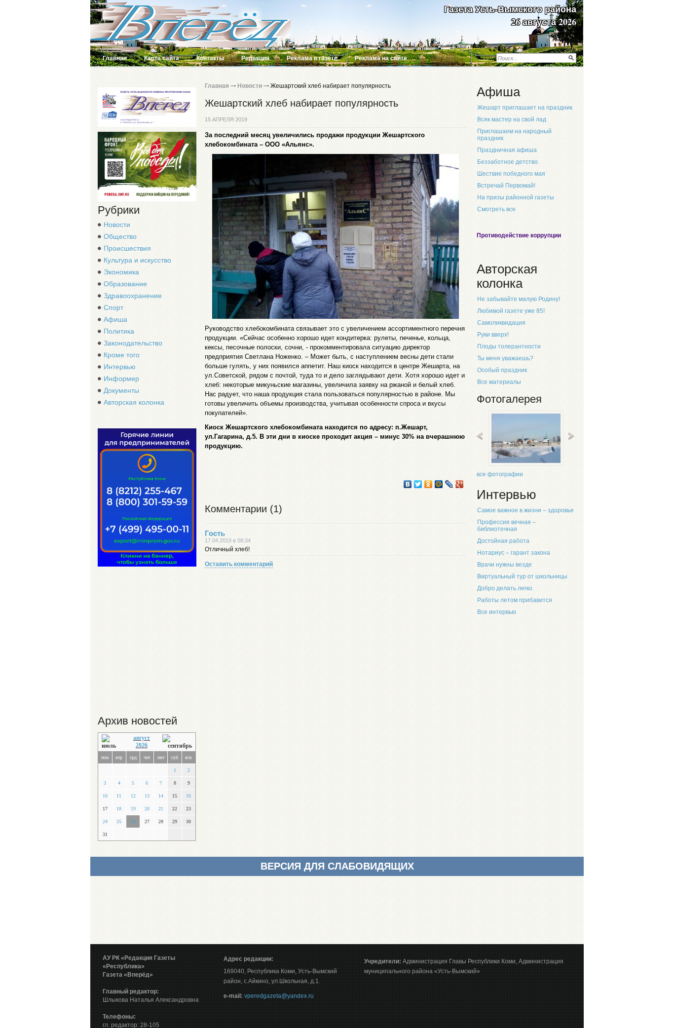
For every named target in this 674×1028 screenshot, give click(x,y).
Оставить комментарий (239, 564)
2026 (142, 745)
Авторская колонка (134, 402)
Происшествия (127, 248)
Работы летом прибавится (514, 600)
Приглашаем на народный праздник (514, 135)
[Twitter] (418, 484)
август (141, 737)
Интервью (120, 367)
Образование (125, 284)
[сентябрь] (177, 742)
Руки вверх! (493, 334)
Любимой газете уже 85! (511, 310)
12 (133, 796)
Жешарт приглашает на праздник (524, 107)
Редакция (255, 58)
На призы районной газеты (515, 197)
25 (118, 821)
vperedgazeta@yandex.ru (279, 995)
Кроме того (122, 355)
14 (160, 796)
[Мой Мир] (439, 484)
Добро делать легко (504, 588)
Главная (115, 58)
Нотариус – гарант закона (513, 552)
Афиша (115, 319)
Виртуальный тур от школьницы (522, 576)
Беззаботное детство (507, 161)
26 (133, 821)
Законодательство (133, 343)
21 (160, 808)
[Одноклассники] (428, 484)
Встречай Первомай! (506, 185)
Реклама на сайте (381, 58)
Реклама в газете (312, 58)
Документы (121, 390)
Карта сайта (161, 58)
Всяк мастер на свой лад (511, 119)
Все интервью (496, 612)
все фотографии (500, 474)
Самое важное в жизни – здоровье (525, 510)
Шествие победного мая (511, 173)
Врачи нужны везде (504, 564)
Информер (121, 378)
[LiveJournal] (449, 484)
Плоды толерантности (509, 346)
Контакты (210, 58)
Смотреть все (496, 209)
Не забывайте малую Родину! (518, 299)
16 (188, 796)
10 (105, 796)
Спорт (113, 307)
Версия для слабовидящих (337, 866)
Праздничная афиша (507, 150)
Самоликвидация (501, 322)
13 (147, 796)
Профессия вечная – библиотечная (506, 526)
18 (118, 808)
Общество (120, 236)
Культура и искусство (137, 260)
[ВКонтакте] (408, 484)
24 (105, 821)
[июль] (111, 742)
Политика (119, 331)
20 (147, 808)
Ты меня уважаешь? (505, 358)
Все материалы (499, 382)
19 (133, 808)
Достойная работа (503, 540)
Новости (117, 224)
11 (118, 796)
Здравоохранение (133, 296)
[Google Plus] (459, 484)
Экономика (121, 272)
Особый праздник (502, 370)
